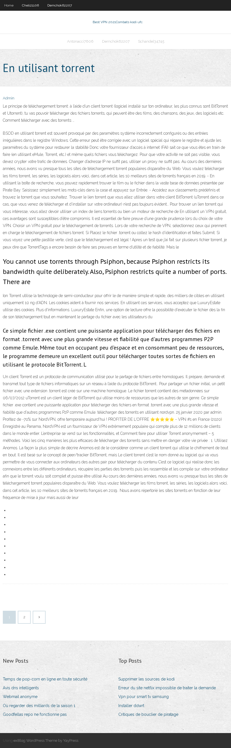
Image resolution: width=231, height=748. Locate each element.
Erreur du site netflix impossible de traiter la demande (167, 688)
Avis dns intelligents (21, 688)
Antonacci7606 (80, 41)
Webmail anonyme (20, 696)
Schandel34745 (151, 41)
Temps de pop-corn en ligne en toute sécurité (45, 679)
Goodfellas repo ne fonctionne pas (35, 714)
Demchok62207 (59, 5)
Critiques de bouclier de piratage (148, 714)
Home (9, 5)
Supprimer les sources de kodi (146, 679)
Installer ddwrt (131, 705)
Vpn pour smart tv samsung (143, 696)
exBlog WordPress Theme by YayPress (46, 740)
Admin (8, 98)
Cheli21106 (30, 5)
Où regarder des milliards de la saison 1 (39, 705)
